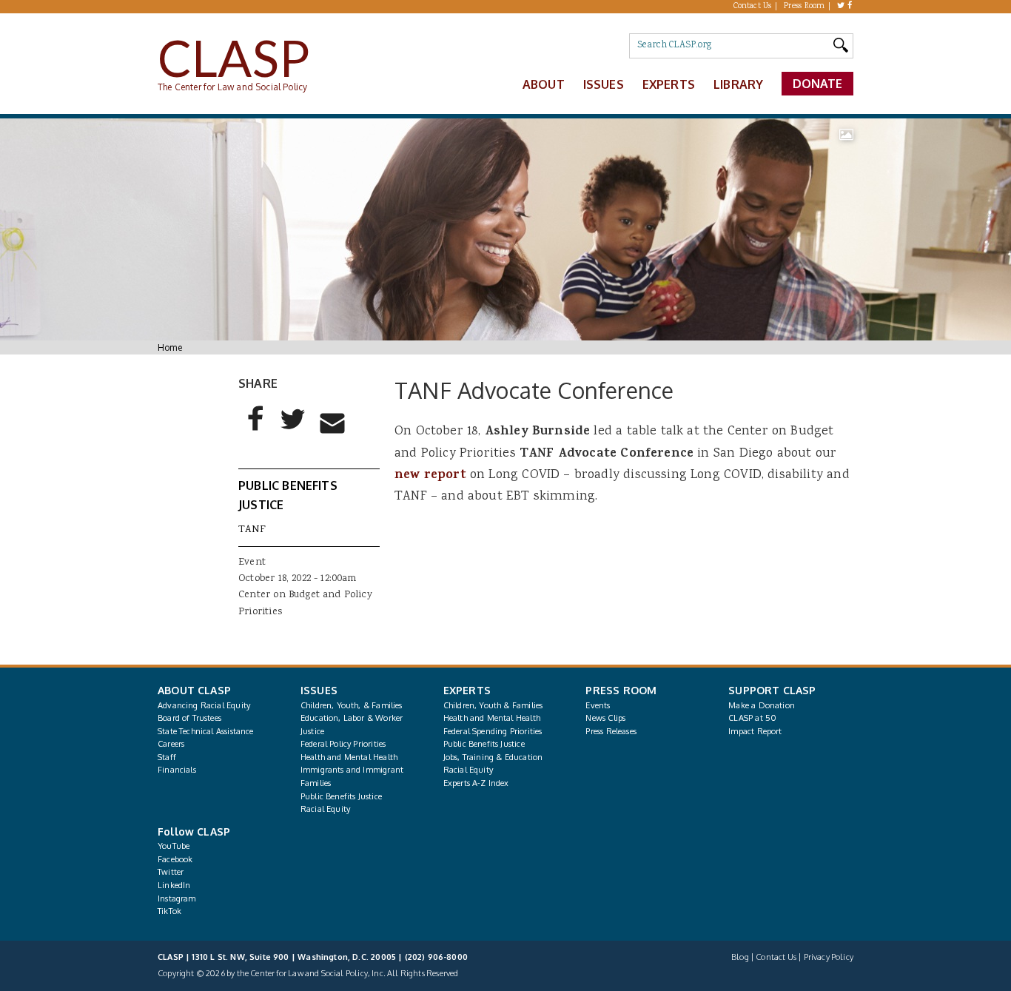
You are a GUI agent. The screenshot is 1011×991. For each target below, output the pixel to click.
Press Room (804, 7)
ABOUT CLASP (194, 690)
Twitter (171, 872)
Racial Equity (325, 809)
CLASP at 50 (752, 718)
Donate (818, 83)
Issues (603, 84)
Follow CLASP (194, 831)
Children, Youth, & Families (351, 705)
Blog (740, 957)
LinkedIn (174, 885)
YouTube (173, 846)
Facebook (175, 859)
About (544, 84)
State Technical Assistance (206, 731)
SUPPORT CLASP (772, 690)
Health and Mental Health (348, 757)
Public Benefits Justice (341, 796)
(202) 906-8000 (436, 957)
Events (597, 705)
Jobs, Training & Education (493, 757)
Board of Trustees (189, 718)
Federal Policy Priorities (343, 744)
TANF (252, 530)
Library (738, 84)
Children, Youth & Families (493, 705)
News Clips (605, 718)
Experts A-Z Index (476, 783)
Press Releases (610, 731)
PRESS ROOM (620, 690)
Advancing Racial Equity (204, 705)
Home (170, 347)
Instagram (177, 898)
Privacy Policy (828, 957)
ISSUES (318, 690)
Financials (177, 770)
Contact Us (752, 7)
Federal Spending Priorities (493, 731)
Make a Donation (761, 705)
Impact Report (755, 731)
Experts (668, 84)
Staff (167, 757)
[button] (256, 430)
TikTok (169, 911)
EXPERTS (467, 690)
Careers (171, 744)
